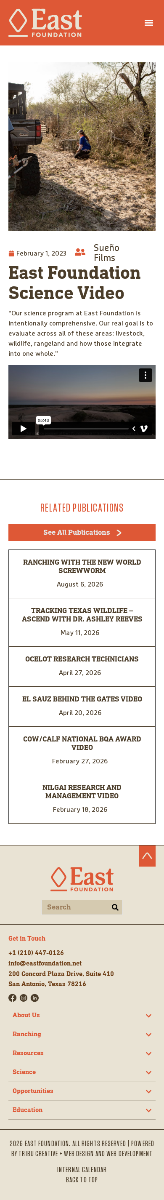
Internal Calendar (82, 1170)
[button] (149, 22)
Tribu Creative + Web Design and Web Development (86, 1154)
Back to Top (82, 1180)
